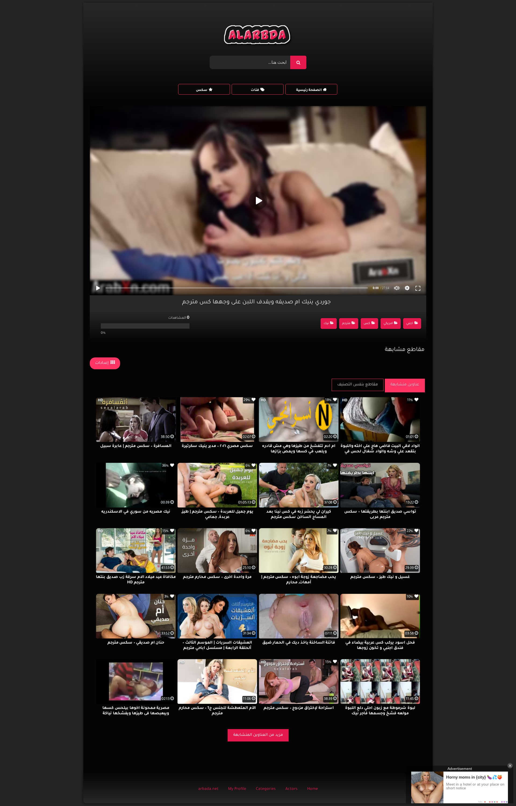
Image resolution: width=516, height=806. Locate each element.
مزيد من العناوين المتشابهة (258, 735)
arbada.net (208, 789)
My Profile (237, 789)
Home (312, 789)
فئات (255, 90)
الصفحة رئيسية (309, 90)
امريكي (388, 323)
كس (367, 323)
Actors (291, 789)
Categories (266, 789)
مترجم (346, 323)
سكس (201, 90)
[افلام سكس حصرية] (258, 36)
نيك (326, 323)
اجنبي (409, 323)
